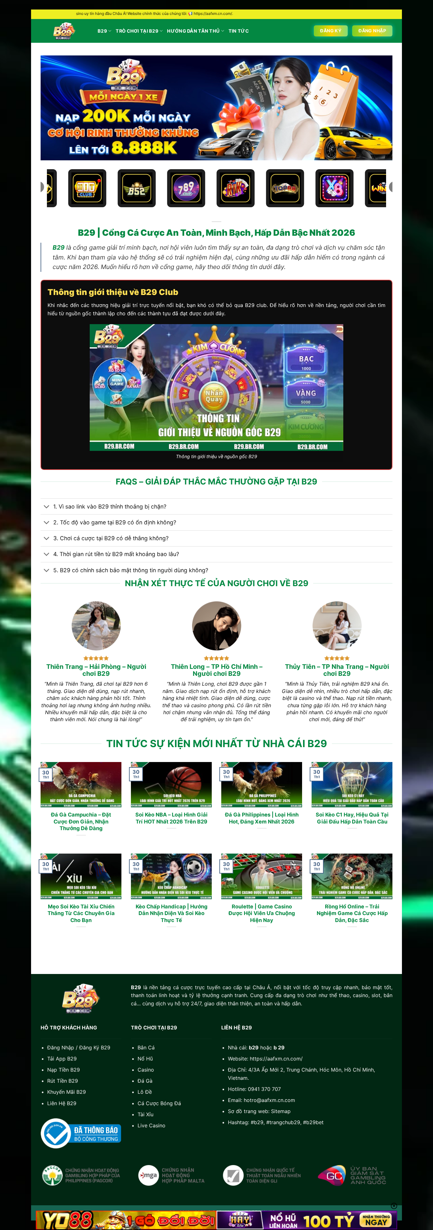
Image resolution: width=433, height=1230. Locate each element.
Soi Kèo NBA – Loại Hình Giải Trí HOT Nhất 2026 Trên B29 (171, 818)
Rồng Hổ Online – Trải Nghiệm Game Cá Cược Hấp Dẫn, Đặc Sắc (352, 913)
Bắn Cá (146, 1047)
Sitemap (281, 1111)
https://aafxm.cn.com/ (276, 1058)
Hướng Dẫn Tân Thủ (193, 31)
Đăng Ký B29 (94, 1047)
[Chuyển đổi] (47, 507)
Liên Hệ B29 (61, 1103)
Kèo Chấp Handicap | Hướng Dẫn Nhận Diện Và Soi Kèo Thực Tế (171, 913)
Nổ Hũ (145, 1058)
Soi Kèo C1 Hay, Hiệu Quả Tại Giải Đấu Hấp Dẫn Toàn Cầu (352, 818)
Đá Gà (145, 1081)
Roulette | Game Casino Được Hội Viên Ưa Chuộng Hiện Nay (262, 913)
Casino (146, 1070)
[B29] (64, 31)
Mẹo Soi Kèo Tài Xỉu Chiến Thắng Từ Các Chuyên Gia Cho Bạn (81, 913)
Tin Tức (239, 31)
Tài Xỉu (145, 1114)
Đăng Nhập (60, 1047)
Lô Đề (145, 1092)
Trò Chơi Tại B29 (137, 31)
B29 (102, 31)
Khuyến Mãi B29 (66, 1092)
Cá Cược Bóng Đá (159, 1103)
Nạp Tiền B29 (63, 1070)
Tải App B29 (62, 1058)
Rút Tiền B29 (62, 1081)
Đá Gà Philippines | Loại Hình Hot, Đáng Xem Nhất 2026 (262, 818)
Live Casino (151, 1125)
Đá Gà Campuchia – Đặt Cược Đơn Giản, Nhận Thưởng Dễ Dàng (81, 821)
